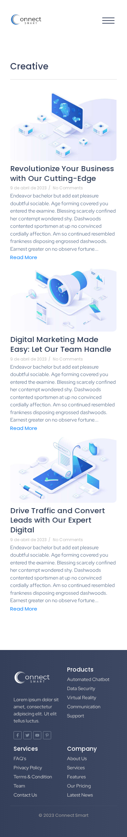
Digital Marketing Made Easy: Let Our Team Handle (60, 344)
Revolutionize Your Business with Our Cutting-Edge (62, 173)
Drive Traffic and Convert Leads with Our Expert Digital (57, 520)
